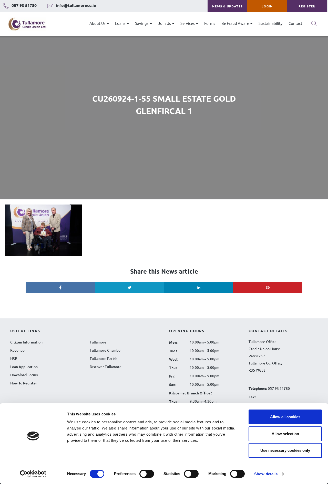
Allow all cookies (285, 417)
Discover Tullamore (105, 366)
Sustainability (270, 23)
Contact (295, 23)
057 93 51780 (279, 388)
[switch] (146, 474)
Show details (266, 474)
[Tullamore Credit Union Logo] (25, 24)
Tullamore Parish (103, 358)
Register (307, 6)
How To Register (23, 383)
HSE (13, 358)
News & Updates (227, 6)
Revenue (17, 350)
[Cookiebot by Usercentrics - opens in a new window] (33, 474)
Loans (120, 23)
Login (267, 6)
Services (188, 23)
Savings (142, 23)
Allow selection (285, 434)
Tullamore (98, 342)
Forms (209, 23)
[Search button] (314, 25)
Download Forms (24, 374)
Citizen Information (26, 342)
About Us (97, 23)
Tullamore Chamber (106, 350)
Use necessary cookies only (285, 450)
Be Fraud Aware (235, 23)
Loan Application (24, 366)
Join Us (165, 23)
